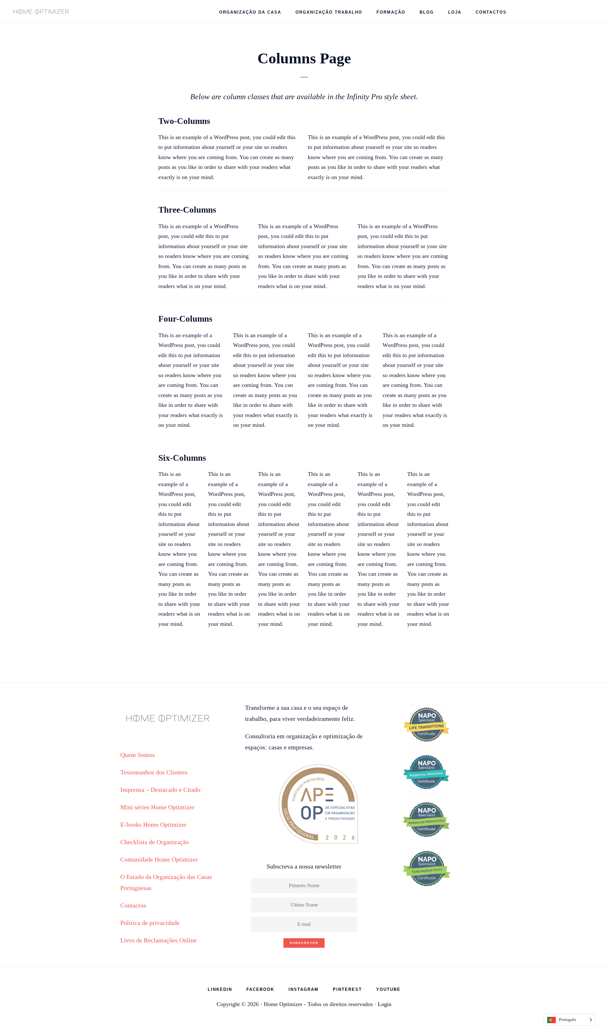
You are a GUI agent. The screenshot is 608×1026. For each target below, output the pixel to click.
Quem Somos (137, 754)
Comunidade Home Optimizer (159, 859)
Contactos (133, 905)
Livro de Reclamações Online (158, 940)
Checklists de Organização (154, 841)
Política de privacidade (150, 922)
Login (384, 1004)
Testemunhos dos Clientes (153, 772)
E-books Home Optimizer (153, 824)
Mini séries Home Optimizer (157, 807)
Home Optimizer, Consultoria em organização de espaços (41, 11)
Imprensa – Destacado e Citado (160, 789)
